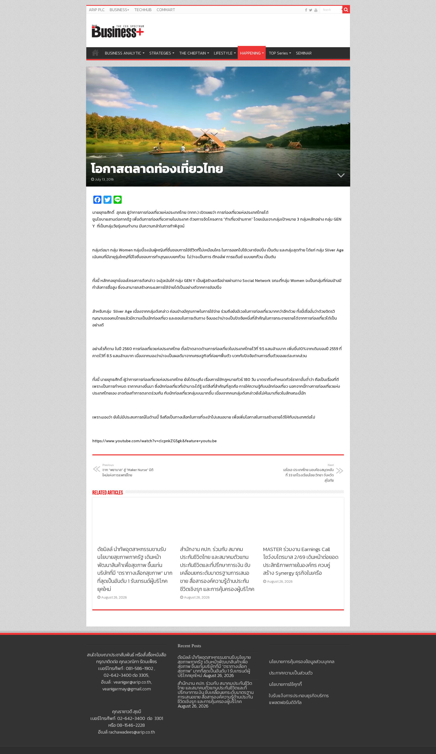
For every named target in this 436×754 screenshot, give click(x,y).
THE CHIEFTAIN (192, 53)
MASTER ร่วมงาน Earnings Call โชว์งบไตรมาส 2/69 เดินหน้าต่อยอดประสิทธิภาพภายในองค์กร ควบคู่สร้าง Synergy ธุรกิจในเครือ (300, 561)
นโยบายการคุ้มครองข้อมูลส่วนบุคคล (301, 661)
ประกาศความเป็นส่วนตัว (291, 672)
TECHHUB (143, 10)
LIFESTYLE (223, 53)
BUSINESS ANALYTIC (123, 53)
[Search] (346, 9)
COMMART (166, 10)
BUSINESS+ (119, 10)
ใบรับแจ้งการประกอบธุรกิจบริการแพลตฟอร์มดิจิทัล (299, 699)
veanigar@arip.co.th (132, 682)
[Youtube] (316, 10)
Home (95, 52)
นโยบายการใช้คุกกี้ (285, 684)
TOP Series (278, 53)
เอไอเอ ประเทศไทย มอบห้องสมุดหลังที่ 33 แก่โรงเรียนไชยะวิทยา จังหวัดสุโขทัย (308, 473)
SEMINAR (304, 53)
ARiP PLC (97, 10)
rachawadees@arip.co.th (131, 732)
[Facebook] (306, 10)
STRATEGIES (160, 53)
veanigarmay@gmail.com (126, 688)
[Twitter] (311, 10)
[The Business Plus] (118, 30)
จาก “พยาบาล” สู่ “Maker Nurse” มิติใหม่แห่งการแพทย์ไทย (127, 470)
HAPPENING (250, 53)
